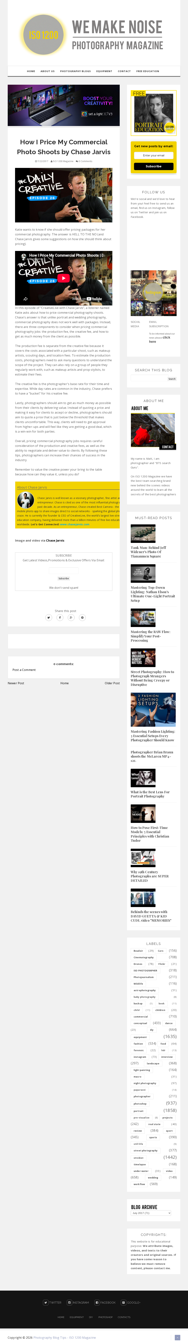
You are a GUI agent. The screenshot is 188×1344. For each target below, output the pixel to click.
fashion (138, 1043)
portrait (138, 1111)
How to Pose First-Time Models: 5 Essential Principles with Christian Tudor (150, 834)
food (163, 1043)
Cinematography (144, 957)
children (160, 1010)
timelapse (140, 1164)
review (138, 1130)
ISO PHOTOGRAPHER (145, 970)
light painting (142, 1070)
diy (151, 1029)
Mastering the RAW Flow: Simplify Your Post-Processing (150, 636)
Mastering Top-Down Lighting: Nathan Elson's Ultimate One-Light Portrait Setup (153, 593)
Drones (138, 964)
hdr (163, 1050)
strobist (138, 1157)
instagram (140, 1056)
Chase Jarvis (55, 540)
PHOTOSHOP (105, 1317)
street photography (146, 1150)
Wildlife (138, 983)
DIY (91, 1317)
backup (138, 1003)
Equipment (77, 1317)
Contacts (124, 1317)
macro (137, 1076)
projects (167, 1117)
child (137, 1010)
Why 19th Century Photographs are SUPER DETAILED (150, 876)
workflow (139, 1184)
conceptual (140, 1023)
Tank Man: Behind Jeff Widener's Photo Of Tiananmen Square (148, 551)
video (169, 1171)
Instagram (80, 1302)
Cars (160, 950)
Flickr (161, 964)
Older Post (112, 683)
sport (169, 1130)
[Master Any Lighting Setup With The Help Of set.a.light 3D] (64, 105)
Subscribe (154, 166)
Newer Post (16, 683)
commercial (141, 1016)
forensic (139, 1050)
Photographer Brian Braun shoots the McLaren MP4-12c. (152, 756)
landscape (153, 1063)
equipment (140, 1037)
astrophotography (145, 990)
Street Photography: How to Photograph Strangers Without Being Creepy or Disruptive (152, 678)
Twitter (54, 1302)
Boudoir (138, 950)
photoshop (140, 1103)
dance (169, 1023)
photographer (142, 1096)
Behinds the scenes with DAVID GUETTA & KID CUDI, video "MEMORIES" (151, 916)
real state (154, 1124)
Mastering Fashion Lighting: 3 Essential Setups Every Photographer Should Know (153, 735)
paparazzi (140, 1089)
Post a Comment (24, 670)
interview (167, 1056)
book (162, 1003)
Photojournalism (144, 977)
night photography (145, 1083)
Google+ (133, 1302)
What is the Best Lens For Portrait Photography (150, 794)
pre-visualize (141, 1117)
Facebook (107, 1302)
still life (138, 1144)
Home (64, 683)
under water (141, 1171)
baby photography (145, 996)
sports (153, 1137)
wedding (153, 1177)
